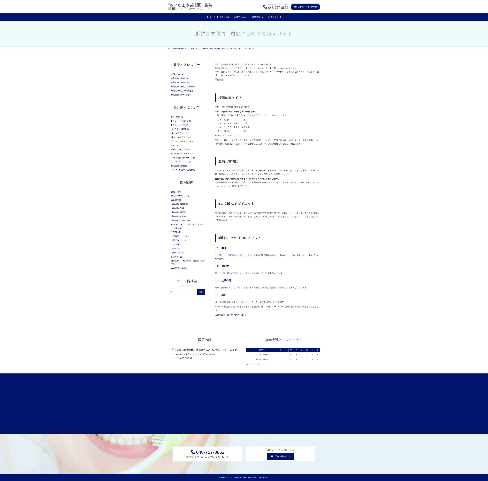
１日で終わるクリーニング (183, 157)
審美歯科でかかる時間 (181, 95)
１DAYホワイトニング (181, 162)
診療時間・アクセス (180, 236)
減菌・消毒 (176, 192)
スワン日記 (176, 244)
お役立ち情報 (177, 257)
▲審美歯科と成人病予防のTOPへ (230, 315)
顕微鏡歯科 (225, 17)
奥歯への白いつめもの (181, 149)
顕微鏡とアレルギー (181, 220)
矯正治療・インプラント (182, 153)
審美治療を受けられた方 (182, 91)
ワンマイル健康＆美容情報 (183, 170)
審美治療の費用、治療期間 (183, 86)
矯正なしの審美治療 (180, 129)
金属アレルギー (241, 17)
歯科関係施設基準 (179, 268)
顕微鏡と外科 (178, 208)
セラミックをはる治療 (181, 121)
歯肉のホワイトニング (181, 137)
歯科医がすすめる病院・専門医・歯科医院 (188, 262)
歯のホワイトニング (180, 133)
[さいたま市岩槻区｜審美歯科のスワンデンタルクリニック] (191, 7)
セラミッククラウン (180, 125)
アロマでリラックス (180, 196)
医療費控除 (273, 17)
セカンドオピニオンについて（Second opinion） (188, 226)
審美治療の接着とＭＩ (181, 78)
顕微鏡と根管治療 (180, 204)
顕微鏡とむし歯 (179, 216)
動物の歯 (176, 248)
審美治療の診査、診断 (181, 82)
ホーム (212, 17)
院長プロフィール (179, 240)
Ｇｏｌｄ (175, 145)
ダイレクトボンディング (182, 141)
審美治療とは (258, 17)
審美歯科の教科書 (179, 166)
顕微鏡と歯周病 (179, 212)
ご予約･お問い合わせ (281, 456)
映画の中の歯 (178, 252)
